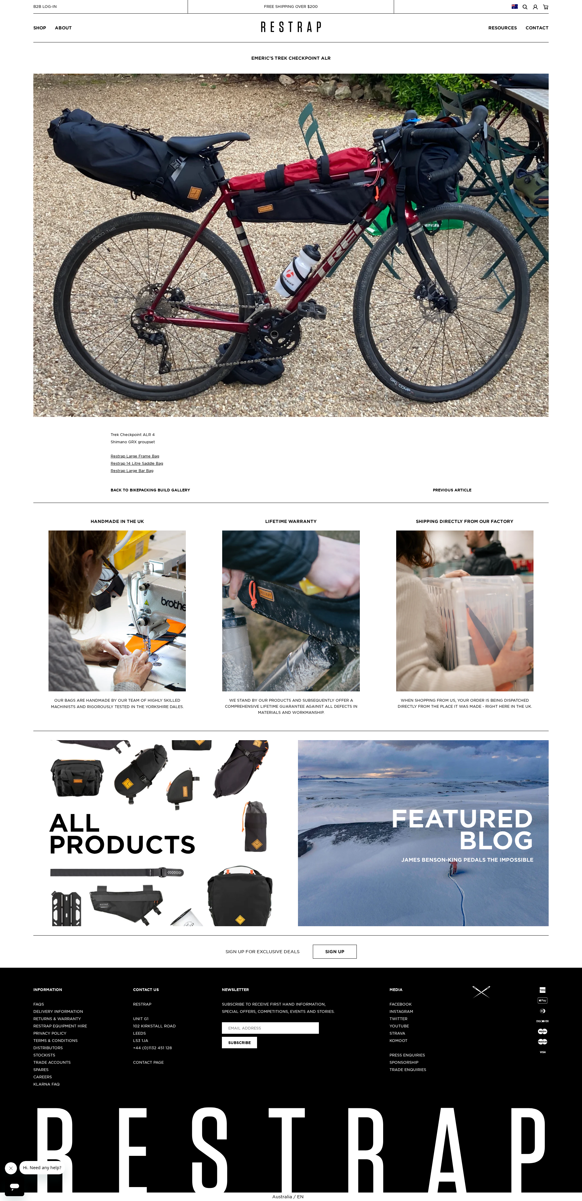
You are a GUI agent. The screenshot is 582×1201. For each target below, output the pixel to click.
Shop (39, 27)
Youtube (399, 1025)
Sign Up (334, 951)
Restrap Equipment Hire (60, 1025)
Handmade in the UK (117, 521)
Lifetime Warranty (291, 521)
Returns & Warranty (57, 1018)
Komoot (398, 1040)
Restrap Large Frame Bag (135, 456)
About (63, 27)
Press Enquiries (407, 1055)
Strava (397, 1033)
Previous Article (452, 489)
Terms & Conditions (55, 1040)
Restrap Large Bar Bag (132, 470)
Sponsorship (404, 1062)
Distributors (48, 1047)
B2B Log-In (45, 6)
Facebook (401, 1004)
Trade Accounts (52, 1062)
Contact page (148, 1062)
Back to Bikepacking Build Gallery (150, 489)
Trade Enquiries (408, 1069)
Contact (537, 27)
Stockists (44, 1055)
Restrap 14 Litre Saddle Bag (137, 463)
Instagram (401, 1011)
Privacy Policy (49, 1033)
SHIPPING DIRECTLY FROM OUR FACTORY (464, 521)
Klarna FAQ (46, 1084)
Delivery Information (58, 1011)
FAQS (38, 1004)
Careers (42, 1076)
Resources (502, 27)
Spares (40, 1069)
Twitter (398, 1018)
